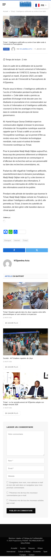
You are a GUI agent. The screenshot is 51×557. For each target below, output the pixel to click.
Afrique (40, 548)
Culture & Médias (24, 552)
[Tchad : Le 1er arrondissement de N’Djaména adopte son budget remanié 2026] (25, 385)
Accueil (5, 11)
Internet (17, 240)
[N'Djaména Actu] (25, 4)
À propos (23, 555)
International (11, 552)
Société (23, 548)
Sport (45, 552)
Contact (31, 555)
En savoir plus (11, 323)
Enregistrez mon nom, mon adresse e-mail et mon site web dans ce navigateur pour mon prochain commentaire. (25, 485)
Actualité (14, 548)
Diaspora (31, 548)
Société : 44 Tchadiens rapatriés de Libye (18, 358)
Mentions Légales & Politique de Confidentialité (25, 538)
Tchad (6, 49)
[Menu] (4, 4)
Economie (37, 552)
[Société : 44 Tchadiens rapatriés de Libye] (25, 341)
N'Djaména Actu (26, 49)
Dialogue (7, 240)
